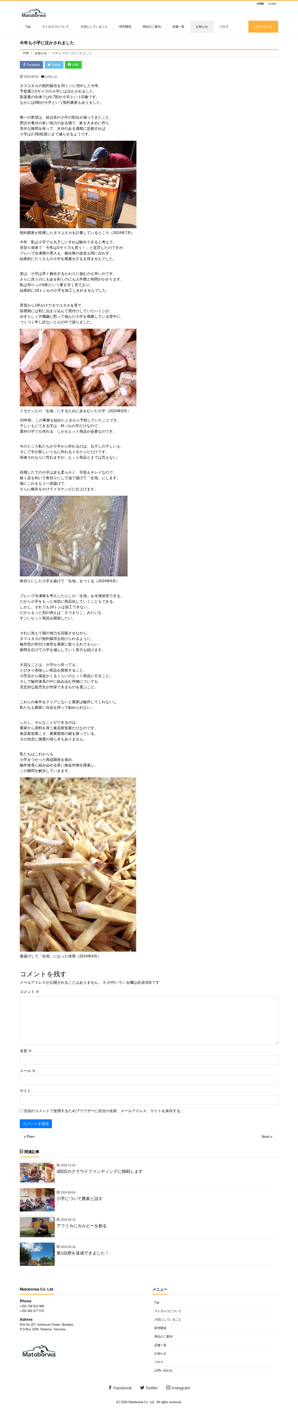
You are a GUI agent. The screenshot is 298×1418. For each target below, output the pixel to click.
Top (28, 26)
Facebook (33, 65)
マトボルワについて (55, 26)
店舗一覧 (178, 26)
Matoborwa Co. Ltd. (142, 1402)
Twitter (56, 65)
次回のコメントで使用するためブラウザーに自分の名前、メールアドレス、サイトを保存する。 (104, 1111)
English (272, 4)
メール (28, 1071)
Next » (267, 1137)
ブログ (223, 26)
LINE (75, 65)
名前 (26, 1051)
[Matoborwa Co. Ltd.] (33, 12)
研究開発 (125, 26)
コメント (29, 992)
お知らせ (202, 26)
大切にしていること (94, 26)
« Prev (29, 1137)
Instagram (180, 1388)
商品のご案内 (152, 26)
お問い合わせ (263, 26)
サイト (25, 1091)
